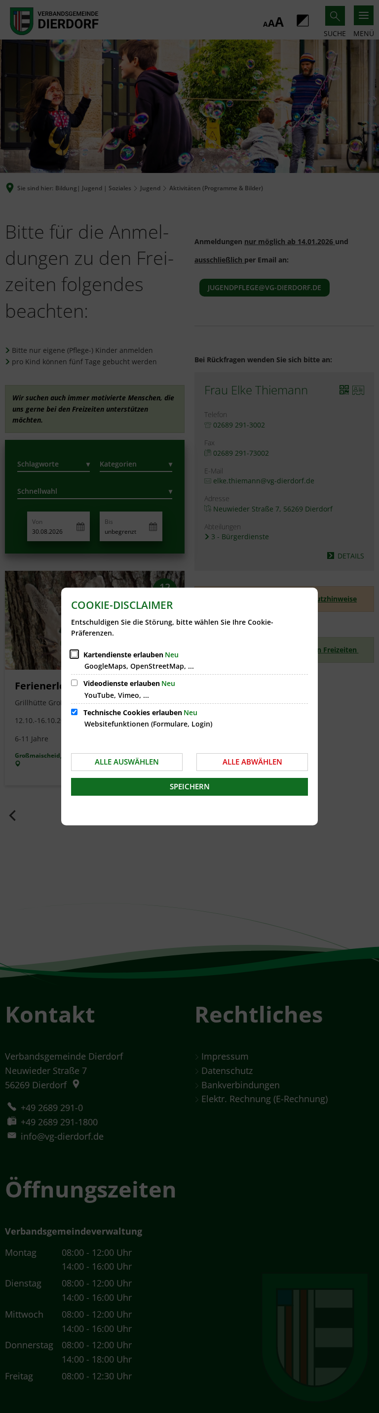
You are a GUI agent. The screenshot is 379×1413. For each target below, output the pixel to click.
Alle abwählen (252, 762)
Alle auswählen (127, 762)
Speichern (190, 786)
